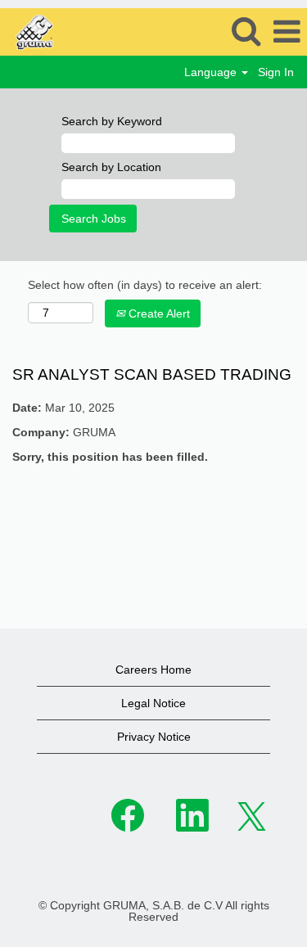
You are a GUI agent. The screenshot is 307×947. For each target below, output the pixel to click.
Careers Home (153, 669)
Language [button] (212, 72)
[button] (286, 31)
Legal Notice (153, 703)
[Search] (245, 30)
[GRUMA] (73, 31)
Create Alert (157, 313)
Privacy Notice (154, 736)
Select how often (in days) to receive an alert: (145, 284)
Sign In (276, 72)
